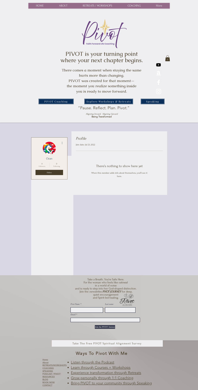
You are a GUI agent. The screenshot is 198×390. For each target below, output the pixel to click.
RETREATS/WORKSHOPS (54, 365)
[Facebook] (158, 82)
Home (45, 359)
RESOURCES (48, 376)
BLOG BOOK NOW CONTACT (48, 382)
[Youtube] (158, 65)
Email (73, 314)
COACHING (48, 368)
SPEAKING (47, 371)
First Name (75, 304)
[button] (167, 58)
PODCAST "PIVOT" (51, 373)
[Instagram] (158, 91)
